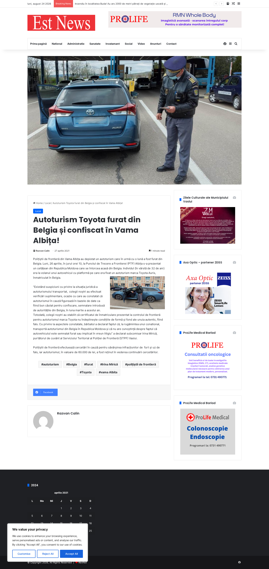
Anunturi (155, 43)
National (57, 43)
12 (32, 523)
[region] (47, 542)
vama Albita (109, 372)
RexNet (83, 562)
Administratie (75, 43)
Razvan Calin (43, 250)
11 (90, 515)
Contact (171, 43)
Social (128, 43)
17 (80, 523)
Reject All (47, 553)
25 (90, 530)
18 (90, 523)
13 (42, 523)
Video (141, 43)
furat (89, 364)
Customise (24, 553)
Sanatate (94, 43)
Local (48, 203)
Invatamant (113, 43)
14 (51, 523)
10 (80, 515)
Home (39, 203)
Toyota (86, 372)
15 (61, 523)
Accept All (71, 553)
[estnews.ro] (61, 23)
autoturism (51, 364)
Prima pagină (38, 43)
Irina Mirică (110, 364)
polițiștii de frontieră (141, 364)
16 (71, 523)
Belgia (72, 364)
